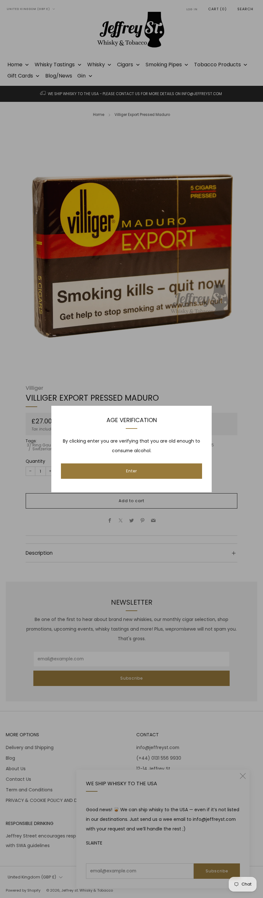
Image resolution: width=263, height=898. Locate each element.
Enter (131, 471)
